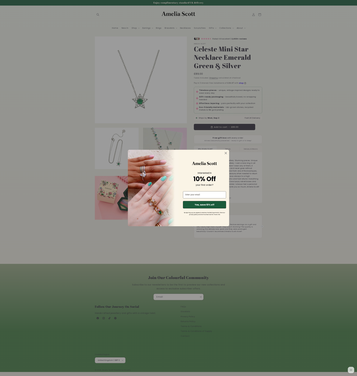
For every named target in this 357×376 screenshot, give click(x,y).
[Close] (225, 153)
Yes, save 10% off (204, 204)
